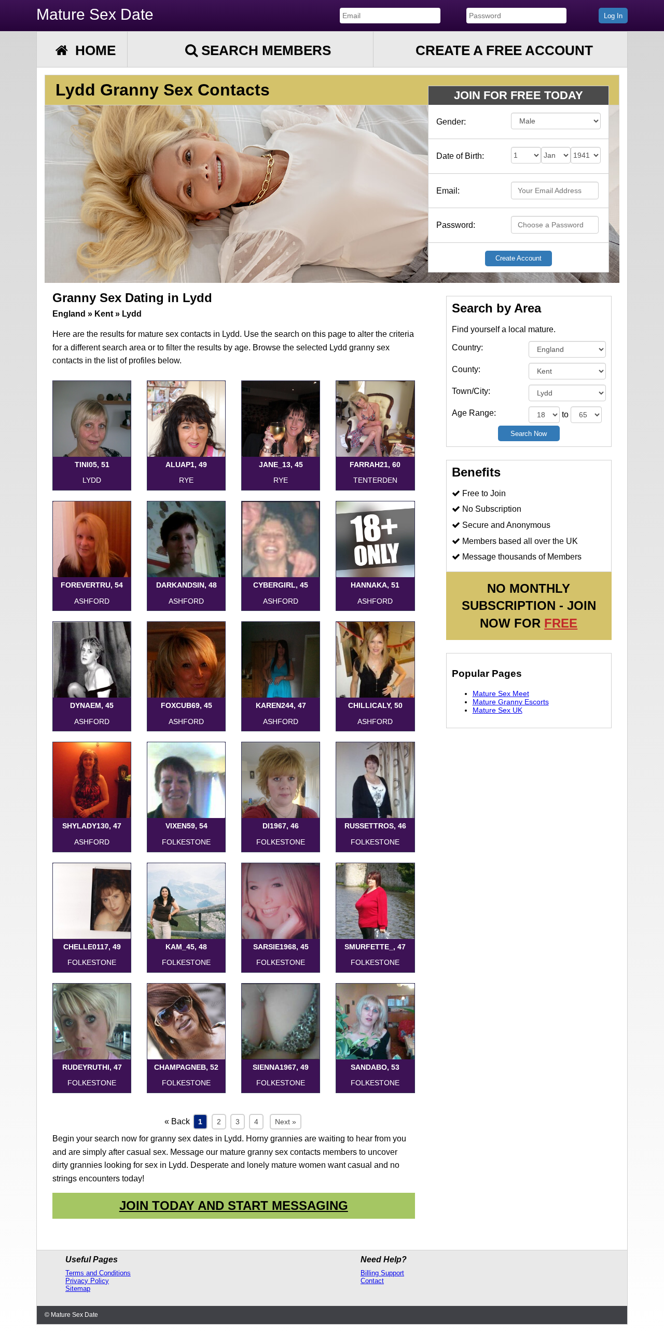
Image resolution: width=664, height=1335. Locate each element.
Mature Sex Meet (501, 693)
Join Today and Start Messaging (233, 1205)
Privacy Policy (87, 1281)
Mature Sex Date (95, 14)
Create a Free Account (504, 50)
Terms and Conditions (98, 1273)
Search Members (264, 50)
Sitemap (77, 1288)
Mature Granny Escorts (511, 702)
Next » (285, 1122)
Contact (372, 1281)
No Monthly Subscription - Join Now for (529, 605)
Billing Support (382, 1273)
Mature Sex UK (497, 710)
